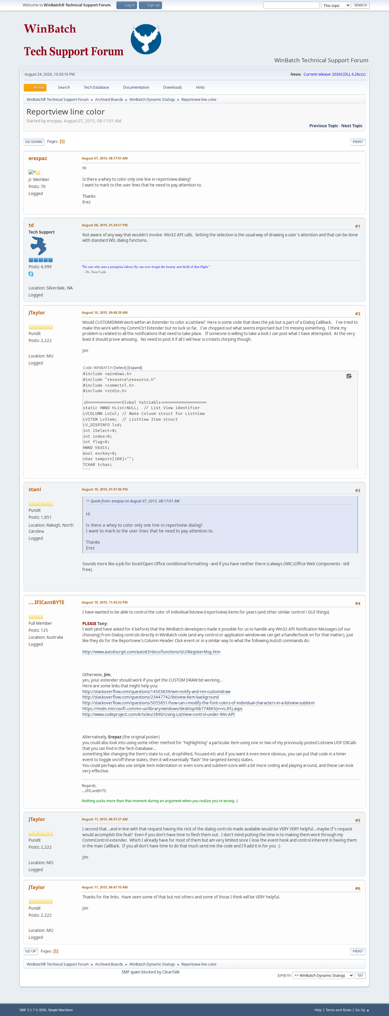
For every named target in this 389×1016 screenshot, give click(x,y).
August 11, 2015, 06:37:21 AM (105, 819)
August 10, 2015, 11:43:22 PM (105, 602)
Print (358, 141)
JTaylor (37, 312)
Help (318, 1009)
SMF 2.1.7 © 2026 (32, 1010)
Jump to (284, 974)
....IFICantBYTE (46, 602)
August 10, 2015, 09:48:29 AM (105, 312)
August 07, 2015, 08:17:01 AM (105, 158)
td (31, 225)
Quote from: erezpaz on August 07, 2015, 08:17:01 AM (135, 501)
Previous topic (323, 125)
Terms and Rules (338, 1009)
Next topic (352, 125)
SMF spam (131, 972)
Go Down (33, 141)
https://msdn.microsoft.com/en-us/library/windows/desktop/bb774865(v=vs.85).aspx (162, 708)
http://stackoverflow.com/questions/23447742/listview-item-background (150, 697)
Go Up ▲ (362, 1009)
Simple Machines (60, 1010)
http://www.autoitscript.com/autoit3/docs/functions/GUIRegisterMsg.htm (151, 652)
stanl (35, 489)
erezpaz (38, 158)
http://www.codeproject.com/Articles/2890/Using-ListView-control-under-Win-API (158, 714)
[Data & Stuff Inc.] (31, 348)
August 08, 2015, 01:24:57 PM (105, 225)
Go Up (30, 951)
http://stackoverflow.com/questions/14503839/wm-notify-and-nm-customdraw (156, 691)
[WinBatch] (31, 280)
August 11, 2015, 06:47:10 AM (105, 887)
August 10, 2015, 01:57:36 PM (105, 489)
